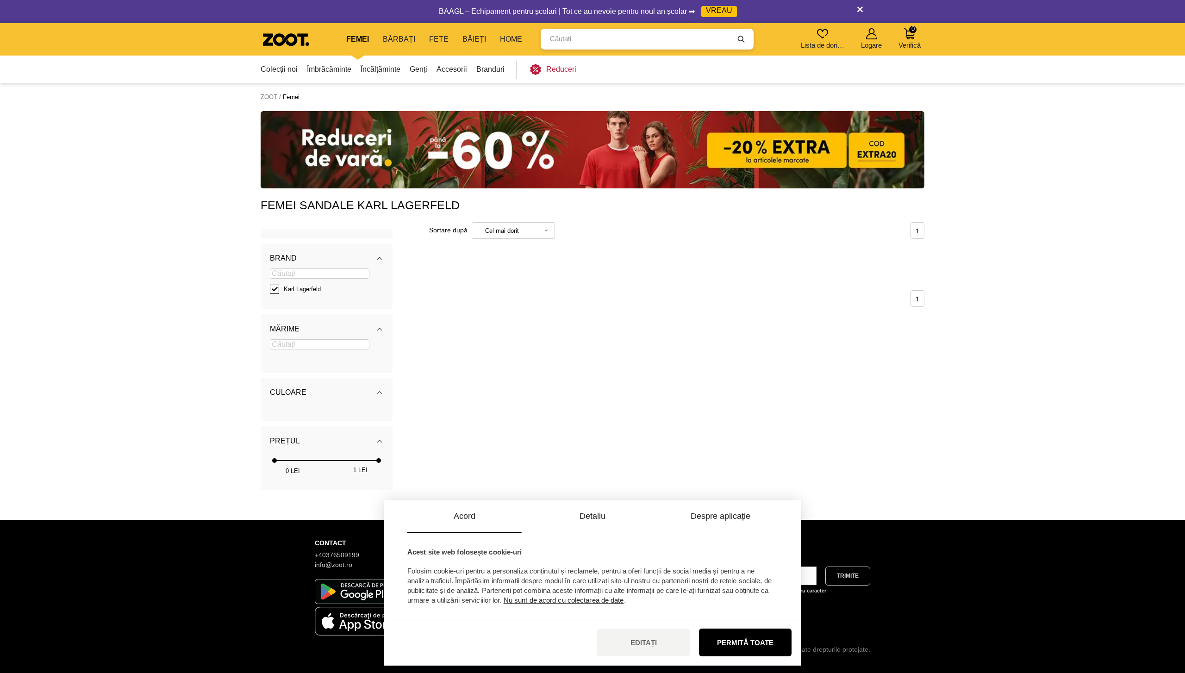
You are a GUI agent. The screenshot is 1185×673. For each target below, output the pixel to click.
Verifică (909, 37)
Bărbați (399, 39)
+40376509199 (337, 555)
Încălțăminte (380, 69)
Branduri (490, 69)
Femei (357, 39)
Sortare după (448, 230)
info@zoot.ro (333, 564)
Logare (871, 45)
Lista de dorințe (823, 45)
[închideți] (860, 11)
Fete (439, 39)
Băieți (474, 39)
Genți (418, 69)
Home (511, 39)
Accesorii (452, 69)
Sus (1162, 617)
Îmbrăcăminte (329, 69)
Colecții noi (279, 69)
